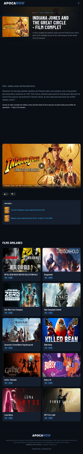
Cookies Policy (36, 449)
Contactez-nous (46, 449)
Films (4, 86)
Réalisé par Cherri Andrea (33, 444)
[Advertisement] (41, 61)
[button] (41, 166)
